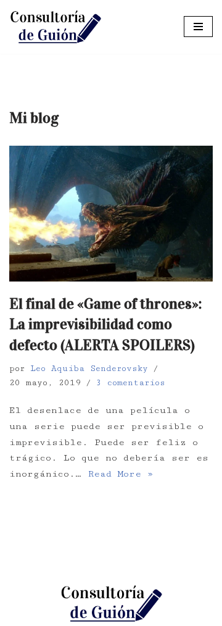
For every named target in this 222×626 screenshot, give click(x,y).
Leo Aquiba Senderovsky (89, 369)
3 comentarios (130, 383)
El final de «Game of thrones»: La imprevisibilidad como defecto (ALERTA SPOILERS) (105, 324)
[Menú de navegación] (198, 26)
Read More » (121, 474)
